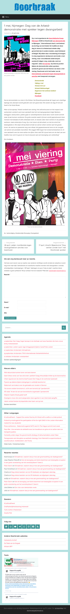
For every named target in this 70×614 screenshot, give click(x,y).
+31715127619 (58, 608)
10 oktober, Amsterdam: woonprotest (16, 356)
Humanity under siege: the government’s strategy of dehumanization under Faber (31, 435)
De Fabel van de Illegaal (12, 543)
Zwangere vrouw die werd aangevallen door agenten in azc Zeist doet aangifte (30, 398)
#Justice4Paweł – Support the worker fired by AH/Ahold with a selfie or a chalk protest (33, 417)
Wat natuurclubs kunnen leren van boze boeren (20, 372)
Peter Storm (8, 466)
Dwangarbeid (35, 233)
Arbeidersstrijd (19, 233)
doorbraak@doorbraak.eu (57, 270)
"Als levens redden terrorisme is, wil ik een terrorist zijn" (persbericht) (27, 388)
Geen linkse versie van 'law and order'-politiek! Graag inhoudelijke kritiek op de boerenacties (35, 376)
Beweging (27, 233)
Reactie (7, 274)
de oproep (46, 64)
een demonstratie (59, 41)
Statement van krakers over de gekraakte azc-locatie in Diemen (25, 385)
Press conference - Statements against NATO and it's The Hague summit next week (32, 426)
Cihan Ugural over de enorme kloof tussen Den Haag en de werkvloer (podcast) (30, 379)
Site (5, 313)
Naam (6, 302)
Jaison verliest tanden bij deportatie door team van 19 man (23, 401)
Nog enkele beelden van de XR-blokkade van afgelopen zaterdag (33, 472)
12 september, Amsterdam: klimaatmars (17, 350)
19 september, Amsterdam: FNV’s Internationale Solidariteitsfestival (26, 353)
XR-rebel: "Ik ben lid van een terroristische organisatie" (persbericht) (26, 391)
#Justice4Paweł (9, 503)
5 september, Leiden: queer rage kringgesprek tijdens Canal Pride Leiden (28, 347)
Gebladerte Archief (10, 540)
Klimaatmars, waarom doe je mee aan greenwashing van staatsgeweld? (38, 457)
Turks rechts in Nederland (12, 510)
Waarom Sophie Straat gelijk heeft (15, 395)
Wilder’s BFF (8, 546)
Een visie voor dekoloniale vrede (26, 487)
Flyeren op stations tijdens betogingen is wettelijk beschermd (24, 382)
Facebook (38, 96)
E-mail (6, 307)
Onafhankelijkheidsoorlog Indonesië (16, 506)
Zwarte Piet (8, 513)
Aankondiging (10, 233)
